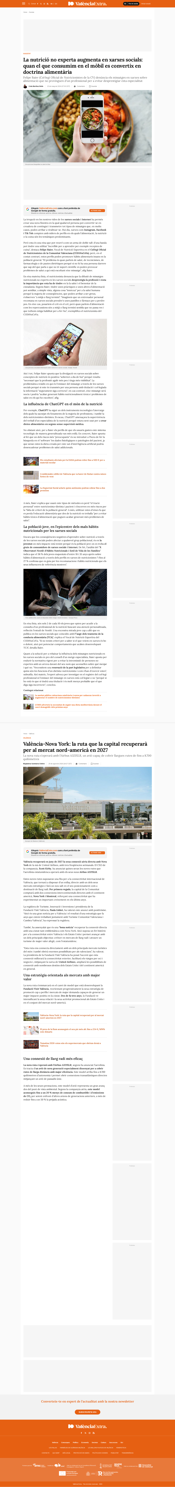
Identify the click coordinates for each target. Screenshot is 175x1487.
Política (75, 1442)
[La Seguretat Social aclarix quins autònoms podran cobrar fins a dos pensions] (31, 489)
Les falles (53, 1447)
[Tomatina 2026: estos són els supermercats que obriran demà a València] (31, 1044)
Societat (27, 54)
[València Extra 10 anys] (87, 1428)
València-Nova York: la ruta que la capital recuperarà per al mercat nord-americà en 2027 (72, 1016)
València (27, 738)
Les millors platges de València (100, 1447)
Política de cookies (100, 1453)
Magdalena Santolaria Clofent (34, 764)
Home (25, 12)
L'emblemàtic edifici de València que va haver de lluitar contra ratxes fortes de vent (73, 475)
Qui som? (56, 1453)
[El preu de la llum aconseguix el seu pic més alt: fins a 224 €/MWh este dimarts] (31, 1030)
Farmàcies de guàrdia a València (72, 1447)
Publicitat (115, 1453)
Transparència (127, 1453)
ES (56, 4)
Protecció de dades (81, 1453)
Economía (85, 1442)
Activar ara (96, 211)
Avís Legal (66, 1453)
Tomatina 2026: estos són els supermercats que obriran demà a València (70, 1044)
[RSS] (47, 3)
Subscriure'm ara (87, 1412)
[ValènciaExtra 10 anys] (87, 3)
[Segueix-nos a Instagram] (44, 3)
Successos (113, 1442)
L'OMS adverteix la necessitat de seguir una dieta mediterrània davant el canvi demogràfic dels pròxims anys (68, 706)
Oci (122, 1442)
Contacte (45, 1453)
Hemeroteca (121, 1447)
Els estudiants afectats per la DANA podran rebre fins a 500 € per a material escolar (72, 461)
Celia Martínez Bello (36, 86)
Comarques (65, 1442)
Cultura (103, 1442)
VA (51, 4)
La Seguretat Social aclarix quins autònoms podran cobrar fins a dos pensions (72, 489)
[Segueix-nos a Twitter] (41, 3)
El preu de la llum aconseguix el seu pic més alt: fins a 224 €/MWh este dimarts (72, 1030)
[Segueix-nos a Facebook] (37, 3)
